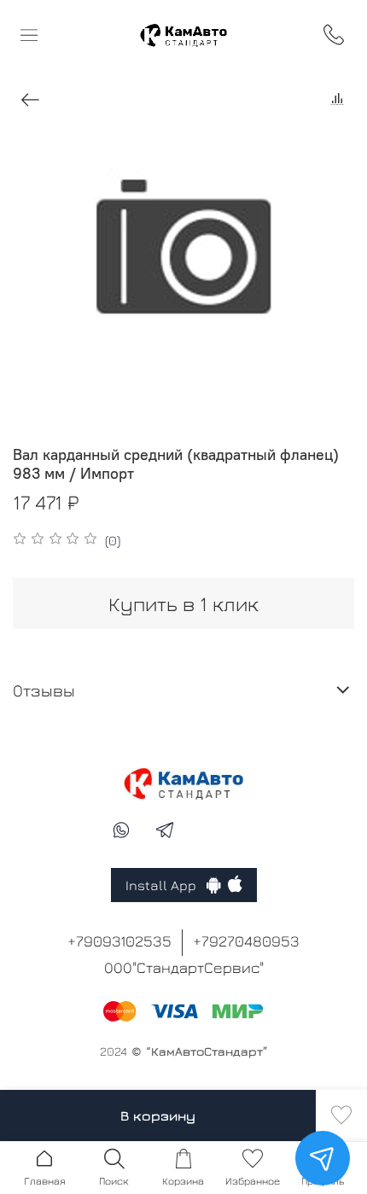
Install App (166, 885)
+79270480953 (246, 941)
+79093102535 (119, 941)
